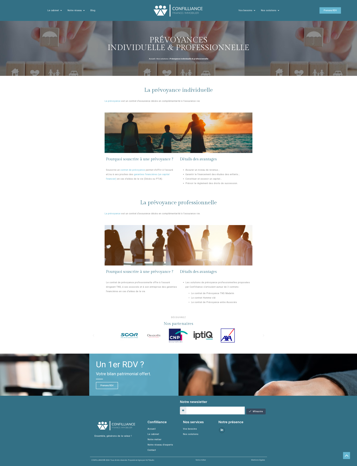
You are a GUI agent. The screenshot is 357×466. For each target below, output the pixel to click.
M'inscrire (257, 411)
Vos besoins (245, 10)
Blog (92, 10)
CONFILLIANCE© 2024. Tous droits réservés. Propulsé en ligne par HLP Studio (122, 460)
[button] (93, 335)
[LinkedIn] (222, 430)
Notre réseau (74, 10)
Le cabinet (53, 10)
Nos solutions (268, 10)
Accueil (152, 58)
